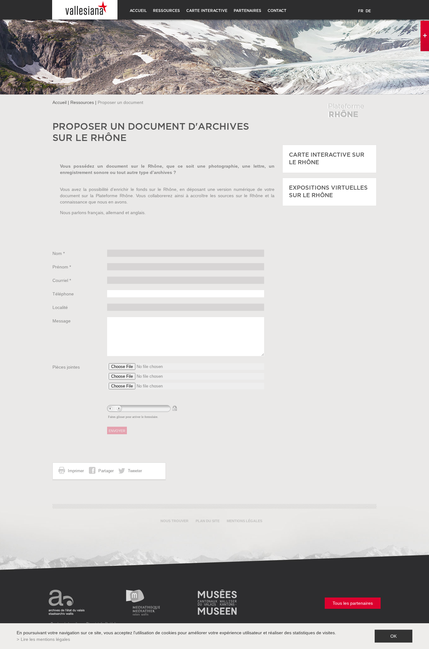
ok (393, 636)
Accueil (138, 11)
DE (368, 11)
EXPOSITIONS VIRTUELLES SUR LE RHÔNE (328, 191)
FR (360, 11)
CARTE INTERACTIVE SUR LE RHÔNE (326, 158)
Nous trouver (174, 521)
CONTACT (277, 11)
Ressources (166, 11)
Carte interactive (206, 11)
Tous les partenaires (353, 603)
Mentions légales (244, 521)
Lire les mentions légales (45, 639)
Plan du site (208, 521)
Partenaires (247, 11)
